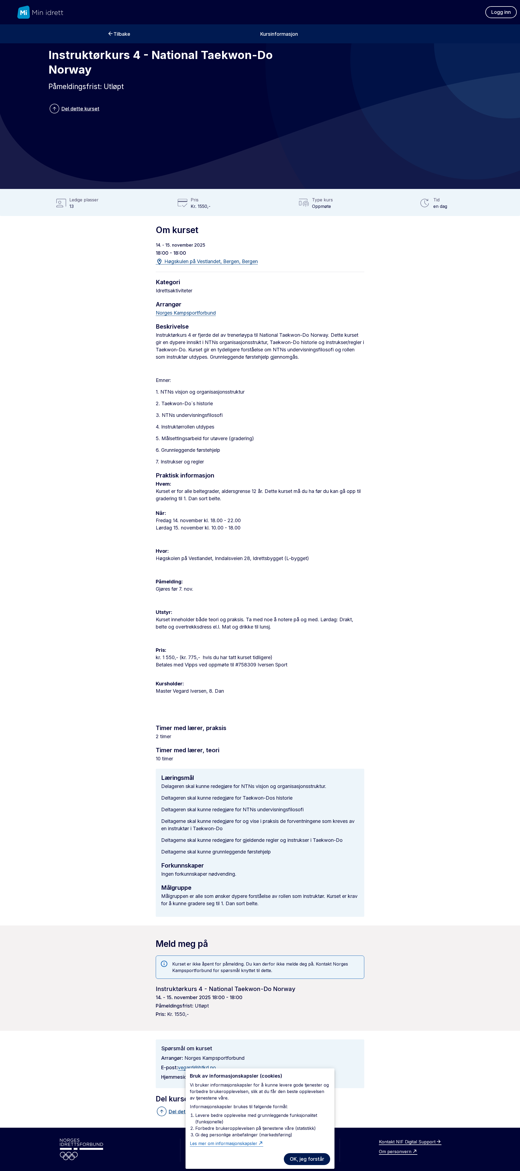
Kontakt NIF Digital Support (407, 1141)
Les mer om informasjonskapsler (223, 1143)
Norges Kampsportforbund (186, 313)
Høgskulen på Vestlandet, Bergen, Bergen (210, 261)
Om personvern (395, 1151)
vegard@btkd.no (197, 1067)
